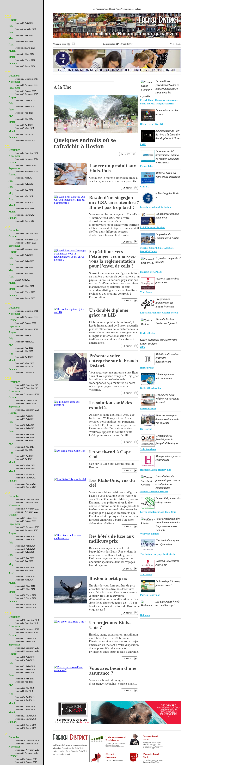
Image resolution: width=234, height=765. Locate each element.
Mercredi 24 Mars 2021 (25, 465)
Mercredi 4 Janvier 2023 (25, 298)
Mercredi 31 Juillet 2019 (25, 666)
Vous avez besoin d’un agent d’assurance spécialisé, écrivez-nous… (113, 681)
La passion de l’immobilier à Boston (168, 236)
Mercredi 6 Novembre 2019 (26, 632)
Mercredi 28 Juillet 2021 (25, 425)
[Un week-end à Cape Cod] (69, 450)
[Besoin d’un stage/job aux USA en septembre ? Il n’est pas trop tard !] (70, 202)
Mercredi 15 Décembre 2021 (27, 388)
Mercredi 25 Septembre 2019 (27, 648)
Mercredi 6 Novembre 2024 (26, 159)
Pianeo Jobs (146, 166)
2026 (8, 16)
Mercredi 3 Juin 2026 (24, 35)
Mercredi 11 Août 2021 (24, 419)
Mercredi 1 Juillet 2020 (24, 552)
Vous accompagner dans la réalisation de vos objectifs (167, 419)
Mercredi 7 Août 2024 (24, 178)
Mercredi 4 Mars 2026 (24, 54)
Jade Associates (148, 449)
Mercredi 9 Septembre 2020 (26, 530)
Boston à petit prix (108, 578)
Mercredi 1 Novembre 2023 (26, 240)
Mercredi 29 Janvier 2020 (25, 604)
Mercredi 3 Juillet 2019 (24, 672)
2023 (8, 227)
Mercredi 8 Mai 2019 (24, 691)
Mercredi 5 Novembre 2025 (26, 85)
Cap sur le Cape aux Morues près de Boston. (111, 465)
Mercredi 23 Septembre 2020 (27, 527)
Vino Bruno (146, 292)
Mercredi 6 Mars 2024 (24, 208)
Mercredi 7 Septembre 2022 (26, 329)
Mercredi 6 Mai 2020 (24, 570)
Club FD (144, 186)
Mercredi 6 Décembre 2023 (26, 233)
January (13, 63)
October (13, 162)
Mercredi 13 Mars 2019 (25, 709)
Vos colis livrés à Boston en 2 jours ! (166, 321)
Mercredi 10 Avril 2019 (24, 700)
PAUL (143, 144)
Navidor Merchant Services (154, 491)
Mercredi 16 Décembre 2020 (27, 499)
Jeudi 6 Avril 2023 (22, 280)
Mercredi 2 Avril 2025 (24, 125)
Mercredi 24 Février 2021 (25, 474)
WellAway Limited (149, 533)
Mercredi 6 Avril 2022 (24, 357)
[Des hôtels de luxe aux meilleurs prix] (70, 538)
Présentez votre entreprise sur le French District (113, 360)
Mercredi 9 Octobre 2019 (25, 642)
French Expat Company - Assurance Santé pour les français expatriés (159, 101)
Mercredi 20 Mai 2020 (24, 567)
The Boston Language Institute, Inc (158, 554)
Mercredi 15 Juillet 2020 (25, 549)
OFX (142, 347)
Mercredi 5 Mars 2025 (24, 128)
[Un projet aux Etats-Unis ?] (70, 621)
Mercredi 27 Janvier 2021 (25, 484)
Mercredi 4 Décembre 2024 (26, 153)
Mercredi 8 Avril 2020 (24, 580)
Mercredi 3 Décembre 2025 (26, 79)
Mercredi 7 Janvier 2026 (25, 66)
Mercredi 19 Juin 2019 (24, 679)
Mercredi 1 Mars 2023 (24, 286)
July (11, 26)
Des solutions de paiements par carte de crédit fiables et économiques (168, 482)
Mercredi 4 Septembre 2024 (26, 171)
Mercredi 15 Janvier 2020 (25, 607)
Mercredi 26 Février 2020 (25, 595)
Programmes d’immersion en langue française (165, 302)
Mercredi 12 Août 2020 (24, 539)
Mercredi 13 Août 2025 (24, 100)
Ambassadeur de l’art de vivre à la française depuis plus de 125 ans (168, 134)
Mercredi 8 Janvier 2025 (25, 140)
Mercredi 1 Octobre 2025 (25, 91)
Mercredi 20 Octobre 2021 (26, 400)
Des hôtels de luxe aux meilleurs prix (111, 538)
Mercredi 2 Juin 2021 (24, 441)
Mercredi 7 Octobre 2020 (25, 521)
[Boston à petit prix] (70, 602)
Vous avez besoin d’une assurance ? (112, 670)
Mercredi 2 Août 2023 (24, 255)
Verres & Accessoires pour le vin (167, 280)
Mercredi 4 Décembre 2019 (26, 623)
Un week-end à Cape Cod (110, 454)
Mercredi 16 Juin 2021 (24, 437)
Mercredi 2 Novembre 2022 (26, 317)
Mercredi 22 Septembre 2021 (27, 410)
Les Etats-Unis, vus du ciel (112, 482)
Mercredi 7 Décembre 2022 (26, 311)
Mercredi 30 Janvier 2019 (25, 725)
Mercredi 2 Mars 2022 (24, 363)
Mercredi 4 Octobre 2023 (25, 243)
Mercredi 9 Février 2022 (25, 366)
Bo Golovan (146, 429)
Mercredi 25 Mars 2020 (25, 586)
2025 (8, 72)
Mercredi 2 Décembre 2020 (26, 502)
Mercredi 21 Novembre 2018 (27, 750)
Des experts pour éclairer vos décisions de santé (167, 398)
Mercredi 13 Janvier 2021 (25, 487)
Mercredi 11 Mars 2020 (25, 589)
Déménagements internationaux (165, 376)
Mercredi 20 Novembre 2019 (27, 629)
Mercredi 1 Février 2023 (25, 292)
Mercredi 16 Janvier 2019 (25, 728)
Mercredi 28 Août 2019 (24, 657)
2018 (8, 734)
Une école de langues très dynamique (167, 542)
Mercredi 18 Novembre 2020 (27, 509)
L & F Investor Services (152, 227)
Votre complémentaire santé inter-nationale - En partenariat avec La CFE (168, 524)
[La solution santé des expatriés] (70, 404)
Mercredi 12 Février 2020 (25, 598)
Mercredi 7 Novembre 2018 (26, 753)
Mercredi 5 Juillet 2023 (24, 261)
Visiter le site (175, 44)
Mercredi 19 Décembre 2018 (27, 740)
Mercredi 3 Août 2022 (24, 335)
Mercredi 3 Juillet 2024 (24, 184)
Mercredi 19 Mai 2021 (24, 447)
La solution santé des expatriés (110, 405)
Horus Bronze (147, 367)
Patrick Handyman (150, 595)
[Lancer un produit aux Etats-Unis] (70, 184)
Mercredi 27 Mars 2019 (25, 706)
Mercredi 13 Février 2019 (25, 719)
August (12, 19)
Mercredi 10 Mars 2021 (25, 468)
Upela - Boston (147, 333)
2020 (8, 493)
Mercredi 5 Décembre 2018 (26, 744)
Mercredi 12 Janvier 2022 (25, 372)
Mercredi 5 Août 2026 (24, 23)
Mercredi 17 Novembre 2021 (27, 394)
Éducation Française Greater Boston (159, 312)
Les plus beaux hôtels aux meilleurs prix (168, 603)
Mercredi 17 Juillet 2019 (25, 669)
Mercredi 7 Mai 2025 (24, 119)
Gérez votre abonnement (111, 756)
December (14, 75)
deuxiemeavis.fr (148, 408)
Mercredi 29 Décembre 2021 (27, 385)
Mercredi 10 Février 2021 (25, 478)
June (11, 32)
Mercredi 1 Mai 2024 (24, 196)
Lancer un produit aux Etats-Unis (112, 168)
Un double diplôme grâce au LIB (108, 312)
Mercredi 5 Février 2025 (25, 134)
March (12, 50)
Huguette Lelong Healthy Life (155, 469)
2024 (8, 146)
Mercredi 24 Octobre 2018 (26, 759)
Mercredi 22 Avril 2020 (24, 577)
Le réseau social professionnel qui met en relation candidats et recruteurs (167, 156)
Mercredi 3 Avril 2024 (24, 202)
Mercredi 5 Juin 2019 (24, 682)
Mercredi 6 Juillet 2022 (24, 342)
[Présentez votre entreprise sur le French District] (70, 379)
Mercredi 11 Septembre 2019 (27, 651)
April (11, 44)
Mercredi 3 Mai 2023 (24, 273)
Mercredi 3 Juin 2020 (24, 561)
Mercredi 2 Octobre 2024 (25, 165)
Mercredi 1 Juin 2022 (24, 348)
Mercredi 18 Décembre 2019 (27, 620)
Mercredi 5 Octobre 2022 (25, 323)
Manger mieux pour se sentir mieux (168, 458)
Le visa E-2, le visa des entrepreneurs (168, 500)
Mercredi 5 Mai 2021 (24, 450)
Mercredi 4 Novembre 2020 (26, 512)
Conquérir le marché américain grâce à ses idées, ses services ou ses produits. (113, 179)
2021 (8, 378)
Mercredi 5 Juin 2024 (24, 190)
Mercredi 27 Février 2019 (25, 716)
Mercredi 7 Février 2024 (25, 215)
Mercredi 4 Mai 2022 (24, 351)
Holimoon (145, 615)
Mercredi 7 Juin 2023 (24, 267)
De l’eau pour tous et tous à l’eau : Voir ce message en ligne (117, 8)
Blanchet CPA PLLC (151, 272)
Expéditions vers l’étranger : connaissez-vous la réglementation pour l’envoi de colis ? (112, 258)
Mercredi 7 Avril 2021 (24, 459)
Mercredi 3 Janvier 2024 (25, 221)
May (11, 38)
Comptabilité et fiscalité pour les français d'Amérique (167, 439)
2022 (8, 304)
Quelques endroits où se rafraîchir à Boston (85, 142)
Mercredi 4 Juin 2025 (24, 113)
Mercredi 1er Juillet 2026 (25, 29)
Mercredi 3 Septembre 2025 (26, 94)
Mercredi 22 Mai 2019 (24, 688)
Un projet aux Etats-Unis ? (110, 625)
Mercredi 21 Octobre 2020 (26, 518)
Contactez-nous (59, 43)
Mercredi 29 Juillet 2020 (25, 546)
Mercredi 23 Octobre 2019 (26, 638)
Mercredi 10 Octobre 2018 (26, 762)
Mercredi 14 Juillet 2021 (25, 428)
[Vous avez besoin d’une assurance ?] (70, 670)
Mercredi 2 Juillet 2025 (24, 106)
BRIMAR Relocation (151, 388)
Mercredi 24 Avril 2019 (24, 697)
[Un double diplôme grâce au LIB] (70, 312)
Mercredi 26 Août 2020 (24, 536)
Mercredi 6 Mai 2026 (24, 41)
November (14, 81)
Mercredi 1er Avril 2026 (25, 48)
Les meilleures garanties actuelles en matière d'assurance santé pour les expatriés (160, 88)
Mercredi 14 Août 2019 (24, 660)
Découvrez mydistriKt (151, 124)
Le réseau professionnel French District (116, 739)
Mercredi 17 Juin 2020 (24, 558)
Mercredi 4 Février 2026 (25, 60)
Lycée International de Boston (155, 207)
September (14, 87)
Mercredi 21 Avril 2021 (24, 456)
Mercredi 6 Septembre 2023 (26, 249)
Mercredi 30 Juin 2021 (24, 434)
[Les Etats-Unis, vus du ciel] (70, 479)
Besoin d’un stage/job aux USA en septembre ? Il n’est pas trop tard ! (114, 202)
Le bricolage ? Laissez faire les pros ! (168, 583)
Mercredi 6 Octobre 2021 (25, 403)
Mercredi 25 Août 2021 (24, 416)
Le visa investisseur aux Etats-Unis (158, 512)
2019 (8, 613)
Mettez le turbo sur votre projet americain (168, 175)
